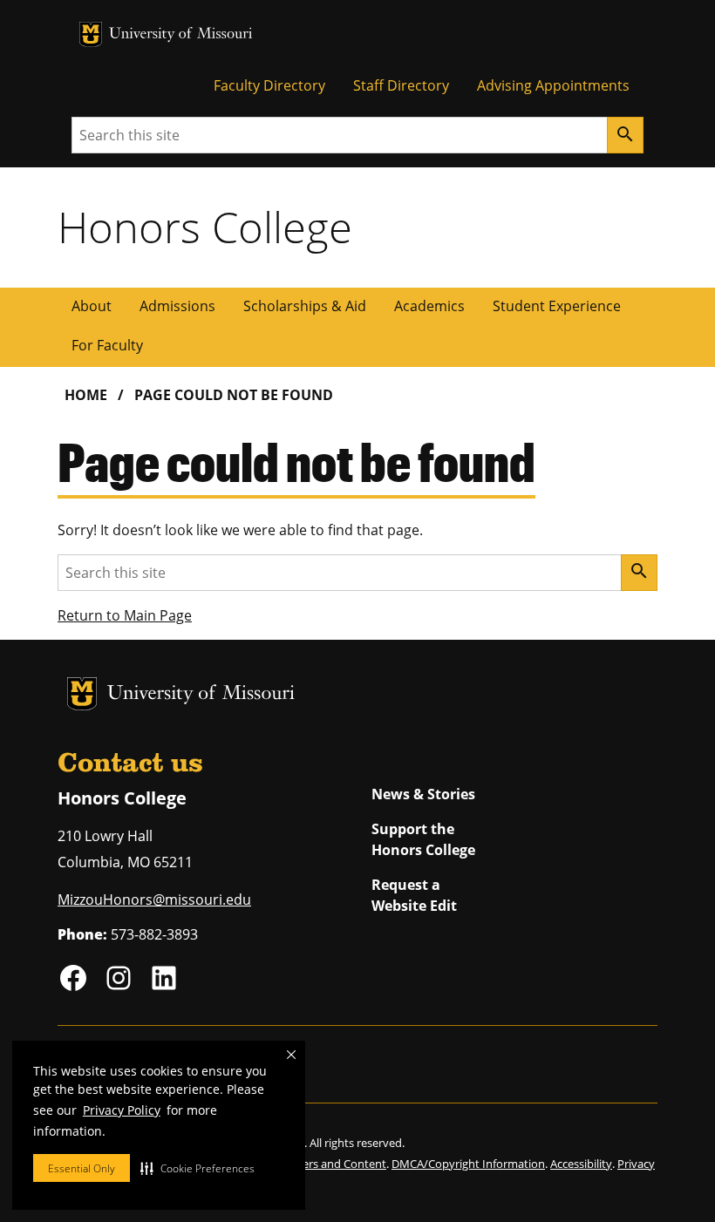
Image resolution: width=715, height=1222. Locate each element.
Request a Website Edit (414, 895)
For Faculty (107, 345)
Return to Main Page (125, 615)
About (92, 306)
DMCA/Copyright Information (468, 1163)
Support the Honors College (423, 839)
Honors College (205, 226)
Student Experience (557, 306)
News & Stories (423, 794)
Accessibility (581, 1163)
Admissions (177, 306)
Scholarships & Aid (304, 306)
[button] (197, 1168)
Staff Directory (401, 85)
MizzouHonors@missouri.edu (154, 899)
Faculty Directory (269, 85)
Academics (429, 306)
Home (86, 394)
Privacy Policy (121, 1110)
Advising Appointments (553, 85)
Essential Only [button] (81, 1168)
